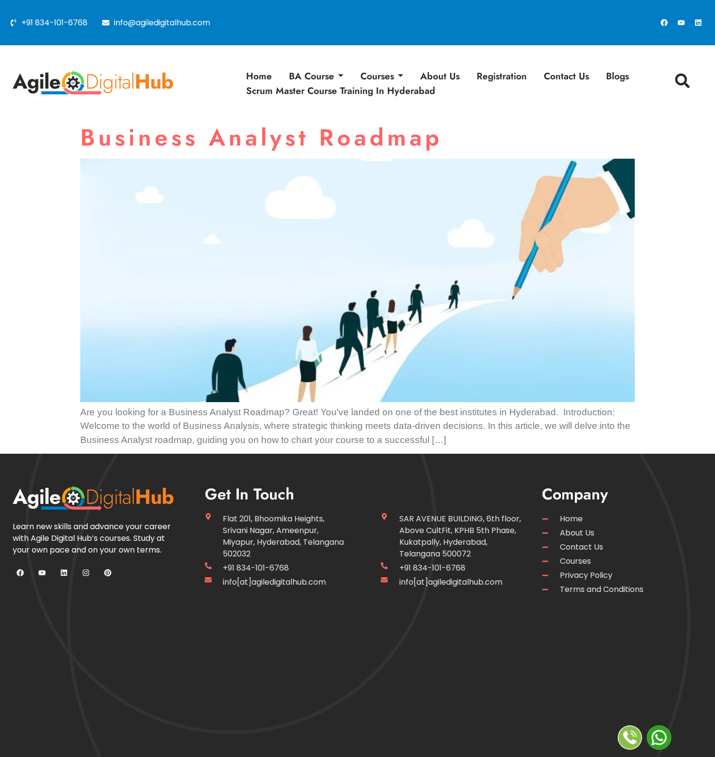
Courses (377, 76)
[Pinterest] (107, 573)
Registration (502, 76)
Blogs (617, 76)
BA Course (311, 76)
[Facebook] (664, 23)
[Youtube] (681, 23)
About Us (440, 76)
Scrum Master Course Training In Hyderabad (340, 90)
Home (259, 76)
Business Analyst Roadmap (261, 137)
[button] (680, 83)
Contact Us (566, 76)
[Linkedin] (698, 23)
